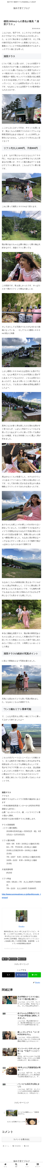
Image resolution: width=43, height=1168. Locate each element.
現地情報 (13, 959)
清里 (5, 959)
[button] (38, 626)
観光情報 (23, 959)
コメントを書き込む (21, 1139)
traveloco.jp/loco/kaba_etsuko (14, 948)
